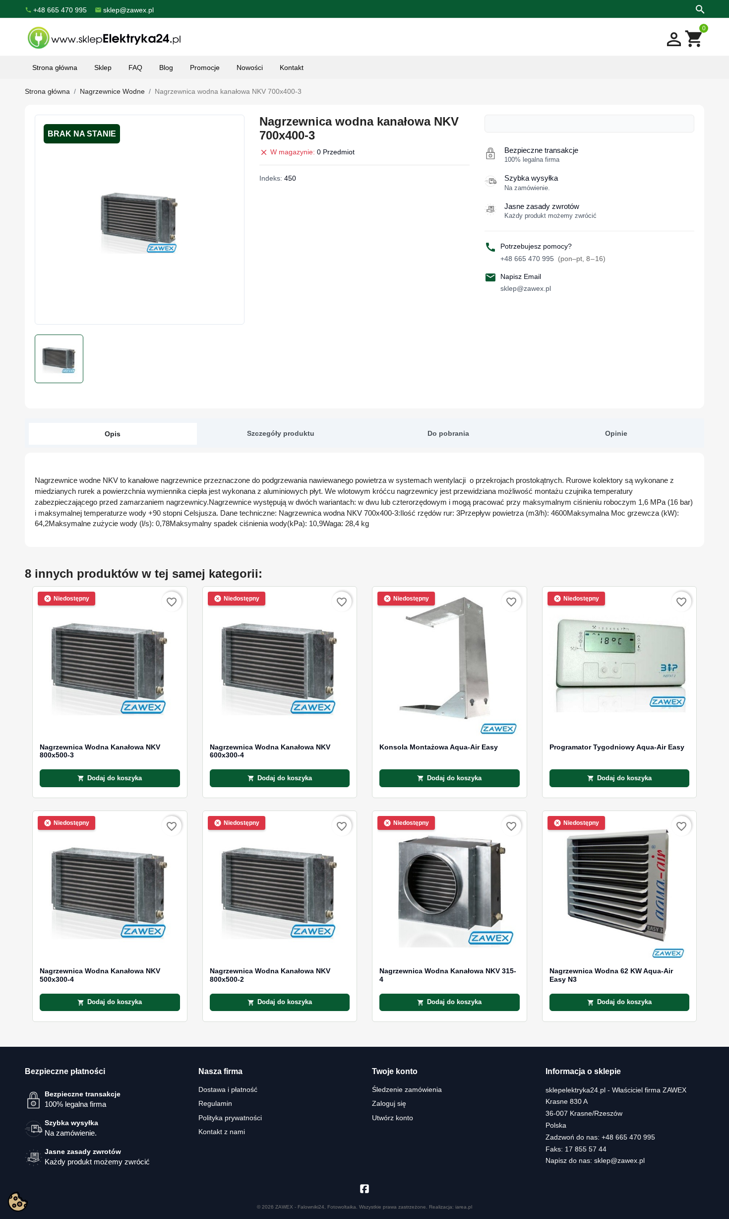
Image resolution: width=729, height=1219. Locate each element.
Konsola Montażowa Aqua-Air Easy (438, 747)
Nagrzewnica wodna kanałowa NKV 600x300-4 (270, 751)
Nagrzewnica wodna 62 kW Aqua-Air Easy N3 (611, 975)
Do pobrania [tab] (448, 433)
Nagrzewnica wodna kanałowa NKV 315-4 (447, 975)
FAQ (135, 67)
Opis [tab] (113, 434)
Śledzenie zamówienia (407, 1089)
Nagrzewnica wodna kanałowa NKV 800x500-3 (100, 751)
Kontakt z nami (221, 1132)
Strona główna (54, 67)
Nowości (250, 67)
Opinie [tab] (616, 433)
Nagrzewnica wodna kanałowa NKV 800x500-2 (270, 975)
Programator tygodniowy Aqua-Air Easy (616, 747)
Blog (166, 67)
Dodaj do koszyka (109, 778)
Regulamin (215, 1103)
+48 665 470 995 (553, 259)
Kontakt (292, 67)
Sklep (103, 67)
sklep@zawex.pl (525, 288)
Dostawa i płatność (227, 1089)
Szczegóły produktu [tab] (280, 433)
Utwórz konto (392, 1118)
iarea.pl (463, 1207)
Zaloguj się (389, 1103)
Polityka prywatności (230, 1118)
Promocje (205, 67)
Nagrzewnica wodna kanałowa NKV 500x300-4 (100, 975)
